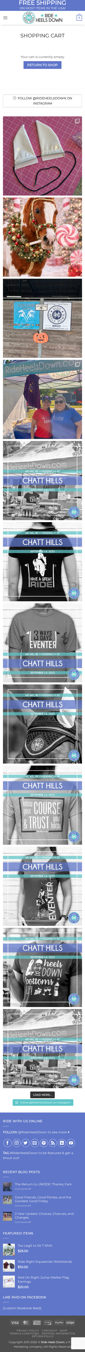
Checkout (49, 1330)
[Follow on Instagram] (16, 1143)
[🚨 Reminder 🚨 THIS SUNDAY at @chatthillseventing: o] (42, 642)
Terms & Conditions (24, 1333)
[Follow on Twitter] (26, 1143)
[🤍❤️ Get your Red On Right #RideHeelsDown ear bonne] (42, 724)
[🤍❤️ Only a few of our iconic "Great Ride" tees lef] (42, 561)
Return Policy (43, 1336)
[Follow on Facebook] (7, 1143)
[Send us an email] (35, 1143)
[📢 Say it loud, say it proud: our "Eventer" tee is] (42, 886)
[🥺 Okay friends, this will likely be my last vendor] (42, 1048)
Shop (63, 1330)
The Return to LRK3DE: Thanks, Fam (43, 1184)
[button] (5, 18)
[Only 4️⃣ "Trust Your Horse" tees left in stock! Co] (42, 805)
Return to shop (42, 65)
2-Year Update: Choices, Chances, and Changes (44, 1215)
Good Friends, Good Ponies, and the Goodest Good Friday (43, 1199)
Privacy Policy (28, 1330)
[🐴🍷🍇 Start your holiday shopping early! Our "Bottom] (42, 967)
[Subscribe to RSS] (53, 1143)
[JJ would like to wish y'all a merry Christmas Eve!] (42, 237)
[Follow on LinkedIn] (62, 1143)
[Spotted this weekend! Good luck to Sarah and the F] (42, 318)
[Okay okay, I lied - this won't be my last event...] (42, 399)
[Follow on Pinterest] (44, 1143)
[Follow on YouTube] (71, 1143)
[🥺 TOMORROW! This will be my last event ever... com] (42, 480)
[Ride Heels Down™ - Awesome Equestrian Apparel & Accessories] (42, 17)
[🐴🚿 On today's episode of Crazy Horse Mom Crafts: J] (42, 156)
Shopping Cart (42, 36)
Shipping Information (58, 1333)
